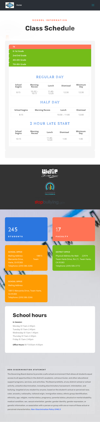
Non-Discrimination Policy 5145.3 (46, 409)
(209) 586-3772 (73, 265)
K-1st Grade (18, 51)
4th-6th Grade (19, 60)
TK (14, 46)
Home (19, 5)
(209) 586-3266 (26, 265)
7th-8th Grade (19, 64)
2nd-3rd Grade (19, 55)
